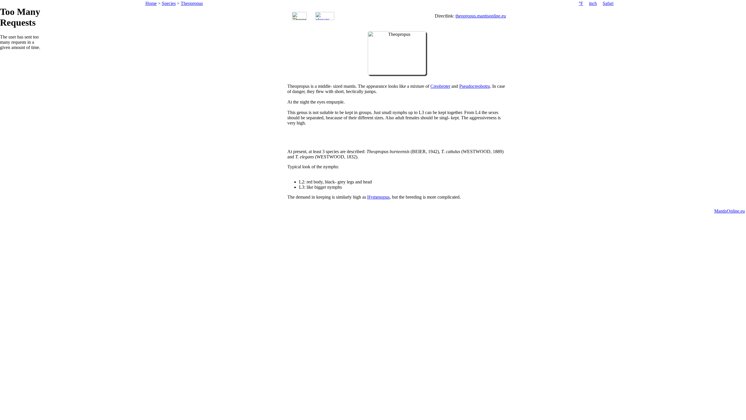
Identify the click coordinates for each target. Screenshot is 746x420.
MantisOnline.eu (729, 211)
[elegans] (324, 16)
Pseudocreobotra (474, 86)
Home (151, 3)
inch (593, 3)
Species (169, 3)
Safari (608, 3)
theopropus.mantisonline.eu (480, 15)
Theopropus (192, 3)
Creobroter (440, 86)
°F (581, 3)
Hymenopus (378, 197)
